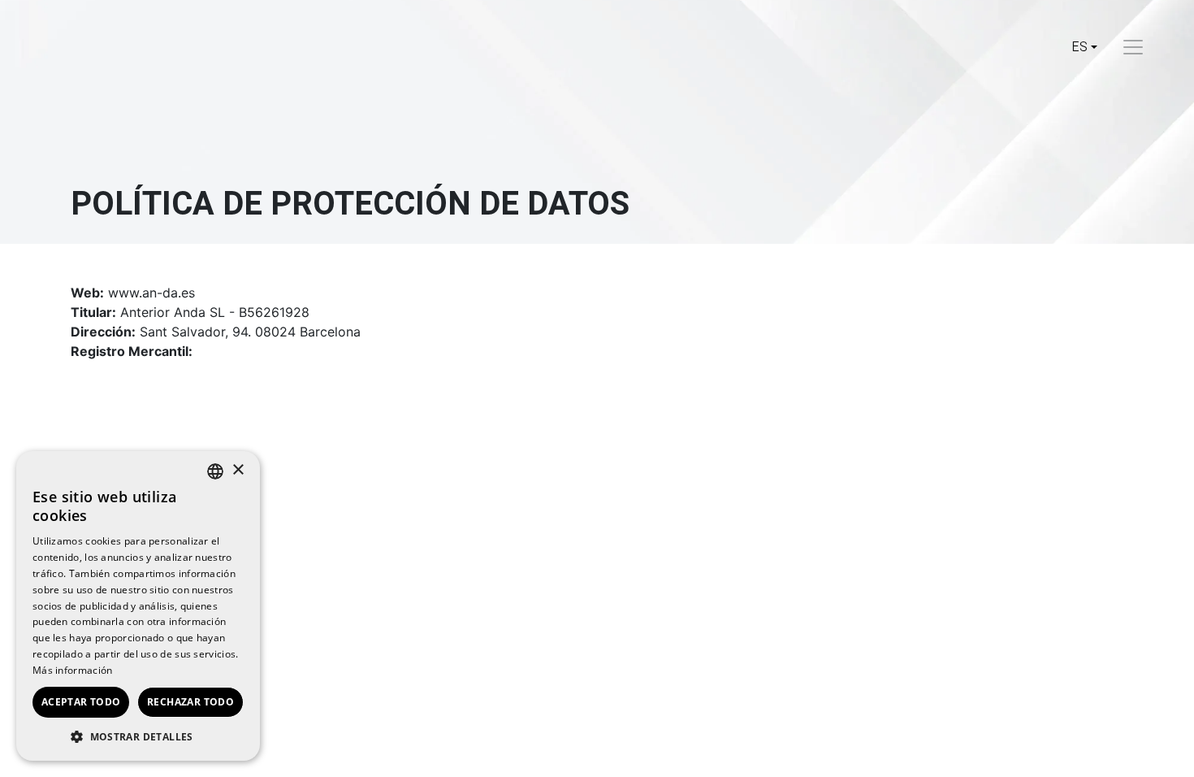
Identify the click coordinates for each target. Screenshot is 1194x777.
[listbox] (215, 471)
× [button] (237, 470)
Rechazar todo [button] (190, 702)
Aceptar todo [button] (81, 702)
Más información (72, 670)
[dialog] (138, 606)
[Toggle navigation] (1133, 47)
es (1079, 47)
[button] (138, 736)
